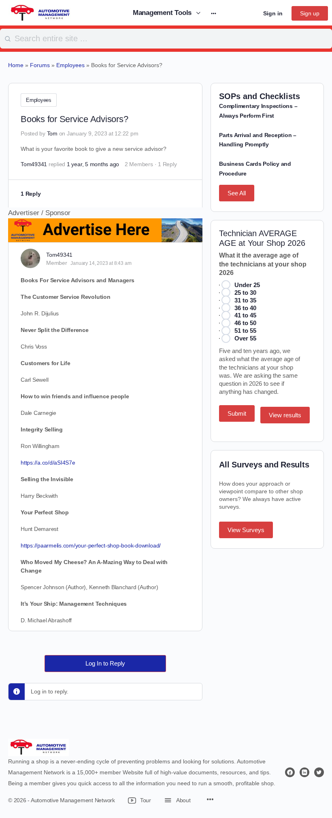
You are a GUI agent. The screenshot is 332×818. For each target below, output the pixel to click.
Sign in (273, 13)
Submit (237, 413)
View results (285, 415)
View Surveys (246, 529)
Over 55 (245, 338)
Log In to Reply (105, 663)
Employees (38, 100)
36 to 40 (245, 307)
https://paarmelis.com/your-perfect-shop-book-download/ (91, 545)
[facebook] (290, 772)
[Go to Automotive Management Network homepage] (40, 12)
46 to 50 (245, 322)
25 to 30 (245, 292)
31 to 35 (245, 300)
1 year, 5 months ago (93, 164)
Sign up (309, 13)
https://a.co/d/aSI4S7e (48, 462)
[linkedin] (304, 772)
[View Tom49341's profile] (30, 258)
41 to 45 (245, 315)
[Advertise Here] (105, 237)
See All (237, 193)
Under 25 (247, 284)
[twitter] (319, 772)
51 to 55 (245, 330)
